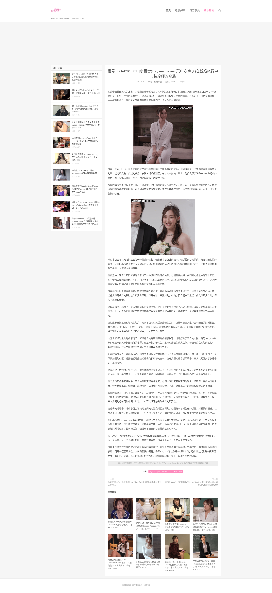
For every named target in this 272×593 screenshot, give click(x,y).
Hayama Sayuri (154, 472)
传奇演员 (195, 10)
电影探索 (180, 10)
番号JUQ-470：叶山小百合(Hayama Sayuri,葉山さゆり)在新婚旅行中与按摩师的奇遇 (176, 463)
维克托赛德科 (56, 10)
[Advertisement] (136, 44)
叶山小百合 (166, 472)
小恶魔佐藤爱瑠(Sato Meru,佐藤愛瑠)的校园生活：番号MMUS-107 (177, 527)
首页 (168, 10)
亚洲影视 (209, 10)
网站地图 (147, 585)
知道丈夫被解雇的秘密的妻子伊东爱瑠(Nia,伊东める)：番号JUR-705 (148, 564)
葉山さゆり (177, 472)
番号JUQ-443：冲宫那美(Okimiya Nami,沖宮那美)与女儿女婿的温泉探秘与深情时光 (191, 483)
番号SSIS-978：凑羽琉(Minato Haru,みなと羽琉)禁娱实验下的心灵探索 (135, 483)
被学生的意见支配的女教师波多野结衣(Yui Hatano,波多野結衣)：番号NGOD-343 (205, 527)
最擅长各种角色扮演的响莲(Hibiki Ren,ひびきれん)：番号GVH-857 (120, 525)
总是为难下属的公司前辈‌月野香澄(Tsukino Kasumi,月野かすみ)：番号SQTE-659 (148, 526)
